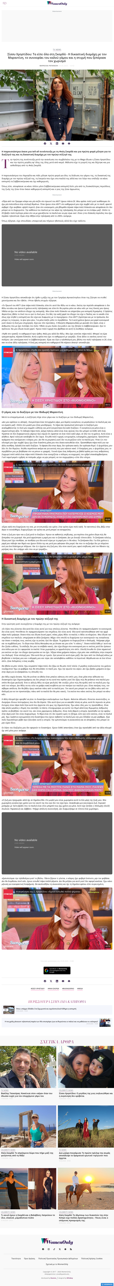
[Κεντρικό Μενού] (4, 3)
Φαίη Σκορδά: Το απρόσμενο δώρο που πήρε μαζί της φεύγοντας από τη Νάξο (27, 1154)
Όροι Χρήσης (29, 1258)
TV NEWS (57, 49)
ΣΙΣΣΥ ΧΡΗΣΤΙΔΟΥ (38, 988)
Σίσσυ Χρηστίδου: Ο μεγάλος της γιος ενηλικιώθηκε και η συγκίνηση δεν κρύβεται (86, 1094)
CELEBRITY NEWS (66, 1090)
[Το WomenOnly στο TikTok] (54, 1249)
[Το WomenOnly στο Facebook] (43, 1249)
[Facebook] (45, 143)
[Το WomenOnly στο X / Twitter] (59, 1249)
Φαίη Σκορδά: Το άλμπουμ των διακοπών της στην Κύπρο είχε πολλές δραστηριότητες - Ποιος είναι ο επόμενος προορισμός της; (83, 1218)
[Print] (69, 143)
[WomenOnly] (57, 3)
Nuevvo (53, 1278)
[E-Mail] (63, 143)
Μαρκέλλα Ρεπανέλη (49, 66)
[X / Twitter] (51, 143)
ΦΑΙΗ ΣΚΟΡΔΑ (54, 988)
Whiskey (70, 1278)
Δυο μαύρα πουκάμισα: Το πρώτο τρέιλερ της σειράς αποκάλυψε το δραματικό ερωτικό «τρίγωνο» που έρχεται (84, 1156)
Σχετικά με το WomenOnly (57, 1264)
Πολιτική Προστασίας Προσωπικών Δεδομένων (58, 1258)
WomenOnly (57, 1241)
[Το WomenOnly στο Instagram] (48, 1249)
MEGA (80, 988)
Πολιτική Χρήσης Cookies (92, 1258)
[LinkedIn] (57, 143)
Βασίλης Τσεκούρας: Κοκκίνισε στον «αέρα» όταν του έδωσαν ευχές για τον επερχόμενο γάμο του (26, 1094)
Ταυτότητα (16, 1258)
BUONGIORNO (68, 988)
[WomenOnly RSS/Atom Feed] (70, 1249)
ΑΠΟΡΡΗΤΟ (108, 1284)
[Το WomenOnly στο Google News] (65, 1249)
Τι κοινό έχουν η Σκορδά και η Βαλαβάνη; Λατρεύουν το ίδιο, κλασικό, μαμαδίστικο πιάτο (28, 1216)
